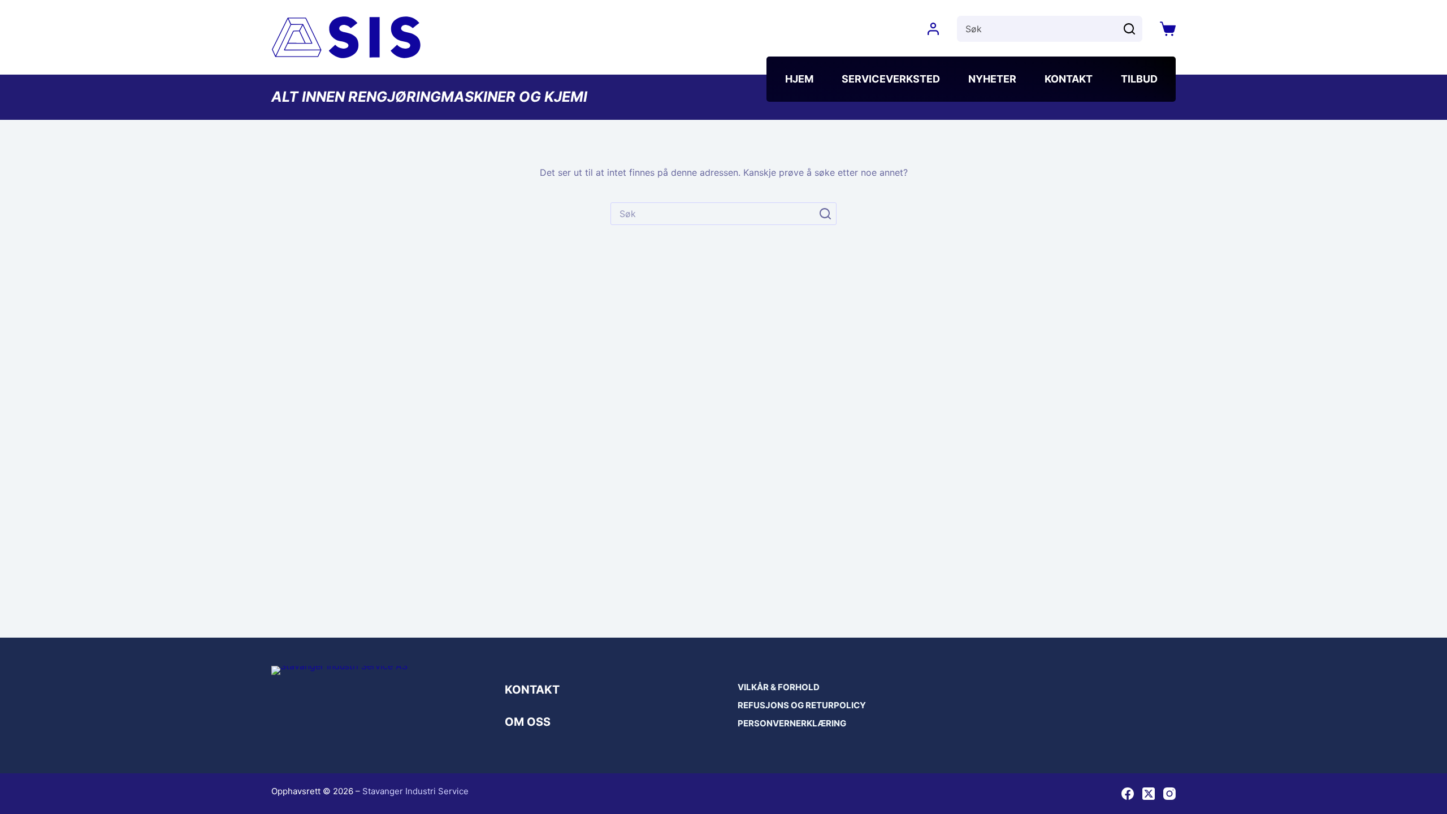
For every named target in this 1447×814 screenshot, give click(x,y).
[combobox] (1036, 28)
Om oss (528, 722)
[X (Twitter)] (1148, 793)
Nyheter (992, 79)
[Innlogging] (933, 29)
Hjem (799, 79)
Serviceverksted (891, 79)
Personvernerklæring (792, 723)
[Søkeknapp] (1129, 29)
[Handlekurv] (1168, 29)
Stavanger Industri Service (415, 791)
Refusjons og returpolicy (802, 705)
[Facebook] (1127, 793)
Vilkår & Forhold (779, 687)
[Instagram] (1169, 793)
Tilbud (1139, 79)
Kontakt (1069, 79)
